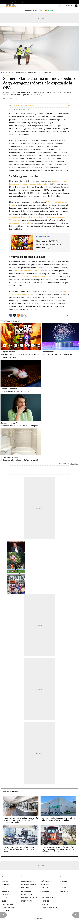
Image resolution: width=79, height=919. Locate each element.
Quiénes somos (46, 881)
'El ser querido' (48, 1)
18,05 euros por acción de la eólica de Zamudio (37, 276)
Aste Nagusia (21, 1)
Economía (6, 881)
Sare (28, 1)
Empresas (6, 75)
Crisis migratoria (12, 1)
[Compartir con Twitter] (14, 315)
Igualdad (5, 911)
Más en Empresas (10, 792)
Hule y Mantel (26, 901)
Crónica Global (58, 1)
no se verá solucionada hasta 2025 (29, 270)
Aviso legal (45, 891)
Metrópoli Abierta (28, 884)
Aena (41, 1)
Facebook (63, 881)
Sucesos (5, 901)
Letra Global (74, 1)
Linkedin (63, 888)
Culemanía (66, 1)
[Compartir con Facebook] (10, 315)
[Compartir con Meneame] (18, 315)
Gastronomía (7, 904)
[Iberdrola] (49, 10)
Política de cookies (48, 898)
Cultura (5, 898)
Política (5, 888)
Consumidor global (29, 898)
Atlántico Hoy (27, 894)
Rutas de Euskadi (8, 908)
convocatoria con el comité (19, 222)
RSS (42, 894)
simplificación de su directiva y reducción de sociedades (31, 216)
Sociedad (5, 891)
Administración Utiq (49, 908)
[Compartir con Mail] (22, 315)
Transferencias (34, 1)
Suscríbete (45, 884)
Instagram (64, 891)
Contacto (44, 888)
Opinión (5, 894)
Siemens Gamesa (18, 105)
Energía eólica (28, 105)
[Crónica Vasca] (32, 5)
